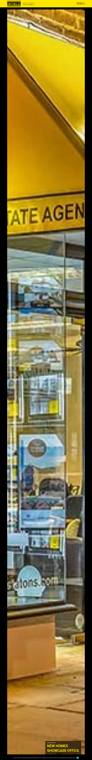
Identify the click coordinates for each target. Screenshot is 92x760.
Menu (81, 3)
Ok (77, 757)
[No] (90, 757)
